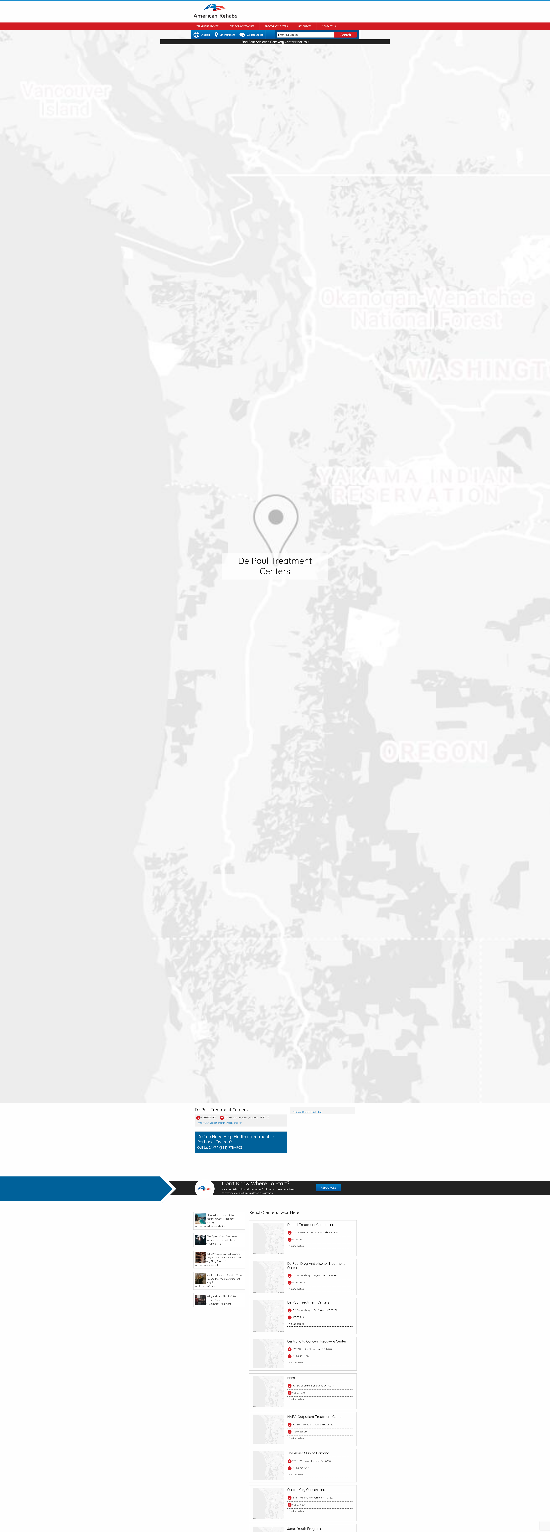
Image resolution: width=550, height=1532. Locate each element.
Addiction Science (208, 1286)
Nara (291, 1378)
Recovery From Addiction (212, 1226)
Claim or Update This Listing (307, 1112)
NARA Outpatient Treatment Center (315, 1416)
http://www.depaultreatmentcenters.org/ (220, 1122)
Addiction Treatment (220, 1303)
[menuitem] (208, 26)
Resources (304, 26)
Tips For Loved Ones (242, 26)
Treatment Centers (276, 26)
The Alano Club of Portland (308, 1453)
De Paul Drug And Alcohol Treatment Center (316, 1265)
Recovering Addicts (209, 1265)
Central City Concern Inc (306, 1489)
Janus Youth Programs (304, 1528)
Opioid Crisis (216, 1243)
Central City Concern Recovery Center (316, 1341)
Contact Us (329, 26)
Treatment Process (208, 26)
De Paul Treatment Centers (308, 1302)
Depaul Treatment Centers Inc (310, 1224)
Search (345, 35)
